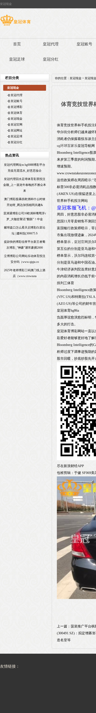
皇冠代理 (51, 44)
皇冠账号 (16, 101)
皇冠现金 (16, 118)
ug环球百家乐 (67, 146)
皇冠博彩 (16, 107)
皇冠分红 (51, 59)
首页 (17, 44)
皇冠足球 (17, 59)
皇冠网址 (16, 130)
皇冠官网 (16, 124)
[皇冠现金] (15, 25)
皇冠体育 (16, 113)
